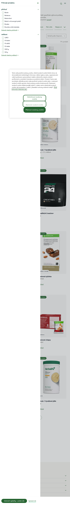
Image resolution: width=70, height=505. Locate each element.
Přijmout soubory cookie (35, 110)
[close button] (38, 3)
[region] (35, 93)
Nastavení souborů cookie (34, 105)
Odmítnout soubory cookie (34, 98)
